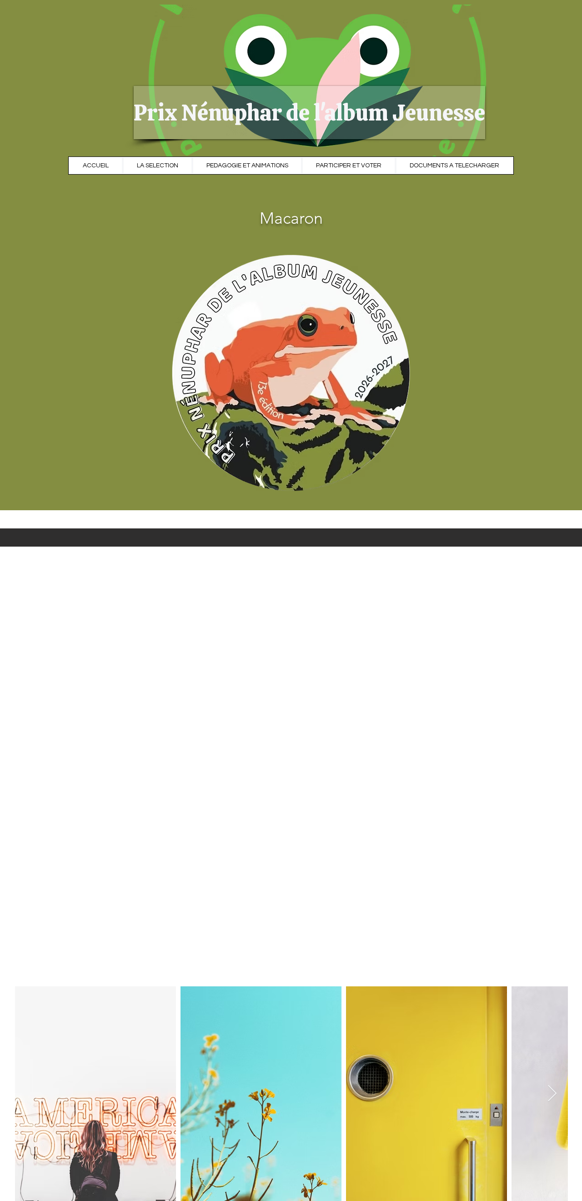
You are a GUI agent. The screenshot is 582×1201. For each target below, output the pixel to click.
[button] (228, 112)
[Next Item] (552, 1094)
